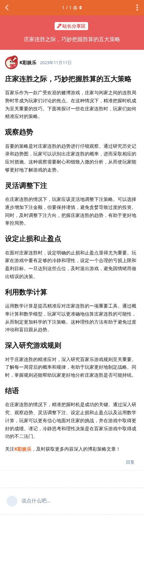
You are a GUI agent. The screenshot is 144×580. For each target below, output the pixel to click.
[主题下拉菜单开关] (137, 7)
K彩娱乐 (22, 449)
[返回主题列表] (6, 7)
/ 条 (70, 7)
